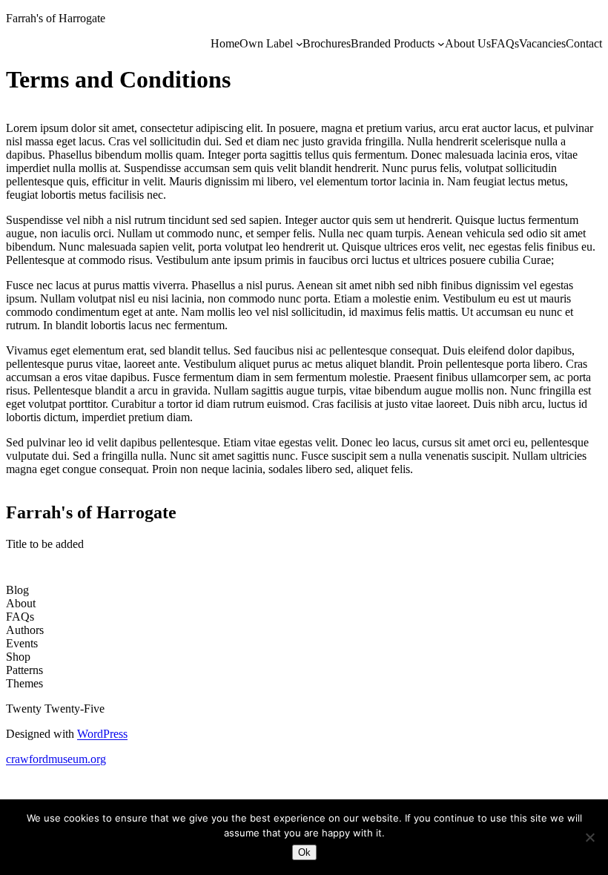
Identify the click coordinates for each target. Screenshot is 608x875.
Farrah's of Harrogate (55, 18)
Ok (304, 852)
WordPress (102, 733)
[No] (589, 837)
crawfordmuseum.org (56, 759)
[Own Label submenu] (299, 43)
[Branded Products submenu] (441, 43)
